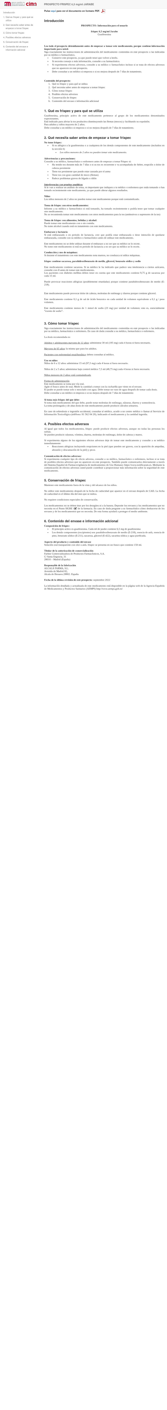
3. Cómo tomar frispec (13, 32)
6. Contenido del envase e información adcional (15, 48)
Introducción (9, 12)
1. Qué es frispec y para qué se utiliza (18, 18)
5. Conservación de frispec (16, 41)
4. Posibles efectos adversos (17, 37)
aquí (53, 10)
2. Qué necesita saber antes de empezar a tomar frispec (18, 26)
